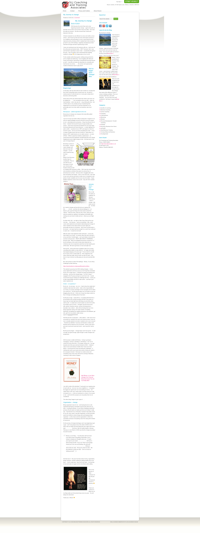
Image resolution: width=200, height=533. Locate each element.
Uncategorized (104, 133)
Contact (72, 11)
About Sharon (97, 11)
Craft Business (104, 115)
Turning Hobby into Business (108, 132)
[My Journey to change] (105, 40)
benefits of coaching (106, 108)
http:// (82, 375)
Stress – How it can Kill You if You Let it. (109, 55)
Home (64, 11)
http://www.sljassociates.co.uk (108, 143)
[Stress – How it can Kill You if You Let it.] (105, 62)
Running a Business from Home (108, 126)
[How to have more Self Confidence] (105, 84)
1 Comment (77, 17)
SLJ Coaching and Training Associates (80, 5)
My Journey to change (71, 14)
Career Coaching (105, 111)
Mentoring (103, 117)
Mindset (103, 119)
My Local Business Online (131, 522)
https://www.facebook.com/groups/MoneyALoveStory (76, 266)
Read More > (110, 53)
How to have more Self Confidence (107, 76)
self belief (103, 128)
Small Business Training (107, 130)
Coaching (103, 113)
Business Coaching (105, 109)
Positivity (103, 124)
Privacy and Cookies (84, 11)
